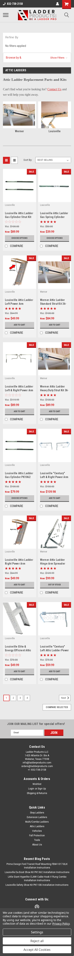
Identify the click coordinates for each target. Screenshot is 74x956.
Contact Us (54, 89)
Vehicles (37, 831)
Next (64, 698)
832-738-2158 (15, 3)
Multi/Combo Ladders (37, 821)
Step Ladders (37, 812)
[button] (37, 58)
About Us (37, 844)
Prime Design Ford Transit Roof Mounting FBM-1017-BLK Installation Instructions (37, 866)
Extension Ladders (37, 817)
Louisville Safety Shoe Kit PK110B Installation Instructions (37, 885)
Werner (43, 291)
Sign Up (42, 788)
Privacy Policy (60, 923)
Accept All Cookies (37, 949)
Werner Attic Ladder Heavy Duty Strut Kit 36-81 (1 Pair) (54, 390)
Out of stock (54, 585)
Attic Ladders (37, 826)
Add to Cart (19, 325)
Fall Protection (37, 835)
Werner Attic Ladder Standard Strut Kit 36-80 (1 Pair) (53, 303)
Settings (37, 932)
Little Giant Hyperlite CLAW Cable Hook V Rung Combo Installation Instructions (37, 878)
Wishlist (37, 784)
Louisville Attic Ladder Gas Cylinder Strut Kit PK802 (19, 217)
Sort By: (27, 159)
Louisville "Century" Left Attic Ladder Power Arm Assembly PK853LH (54, 650)
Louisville (10, 205)
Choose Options (19, 238)
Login (31, 788)
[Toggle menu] (5, 15)
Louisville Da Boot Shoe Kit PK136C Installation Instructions (37, 872)
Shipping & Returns (37, 793)
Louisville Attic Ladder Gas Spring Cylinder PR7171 (54, 217)
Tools (37, 840)
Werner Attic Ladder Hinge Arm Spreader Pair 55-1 (52, 563)
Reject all (37, 941)
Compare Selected (57, 707)
